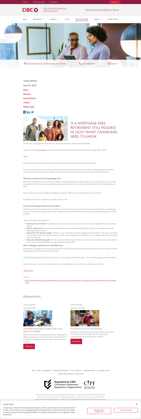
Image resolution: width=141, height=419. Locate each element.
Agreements (47, 370)
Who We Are (37, 19)
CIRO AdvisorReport (89, 370)
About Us (53, 19)
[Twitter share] (33, 112)
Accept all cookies (126, 410)
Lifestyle (26, 102)
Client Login (115, 2)
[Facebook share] (25, 112)
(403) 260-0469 (88, 63)
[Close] (137, 404)
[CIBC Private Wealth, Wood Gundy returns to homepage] (52, 10)
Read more (29, 346)
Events (67, 19)
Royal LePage (41, 150)
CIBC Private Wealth (39, 2)
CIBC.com (25, 2)
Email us (114, 63)
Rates (33, 370)
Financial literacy (29, 98)
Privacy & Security (76, 370)
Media (96, 19)
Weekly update (28, 107)
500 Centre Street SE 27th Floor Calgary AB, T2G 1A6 (46, 63)
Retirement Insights (82, 19)
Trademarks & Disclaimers (60, 370)
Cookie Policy (79, 373)
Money (25, 90)
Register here (28, 271)
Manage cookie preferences (66, 373)
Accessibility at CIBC (103, 370)
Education (27, 94)
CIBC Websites (53, 2)
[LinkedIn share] (29, 112)
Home (25, 19)
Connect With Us (112, 19)
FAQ (39, 370)
